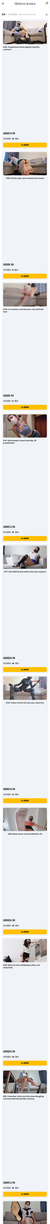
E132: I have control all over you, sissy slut (25, 703)
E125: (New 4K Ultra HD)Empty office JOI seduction (21, 966)
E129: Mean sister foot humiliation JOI (25, 834)
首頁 (3, 14)
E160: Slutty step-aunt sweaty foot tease (25, 178)
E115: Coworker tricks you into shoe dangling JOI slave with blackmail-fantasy (23, 1097)
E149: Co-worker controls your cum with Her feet (23, 310)
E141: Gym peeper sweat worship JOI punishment (20, 441)
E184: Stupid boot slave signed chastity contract (21, 48)
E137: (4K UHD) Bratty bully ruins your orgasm (25, 571)
